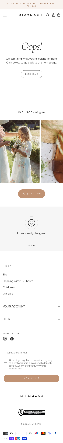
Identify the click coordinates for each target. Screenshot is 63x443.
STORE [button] (7, 266)
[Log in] (53, 15)
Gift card (8, 293)
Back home (31, 74)
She (5, 274)
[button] (5, 15)
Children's (9, 287)
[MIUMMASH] (31, 396)
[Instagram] (5, 339)
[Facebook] (12, 339)
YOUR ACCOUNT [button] (14, 306)
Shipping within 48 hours (18, 281)
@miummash (34, 194)
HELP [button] (6, 319)
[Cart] (59, 15)
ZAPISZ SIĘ (31, 378)
